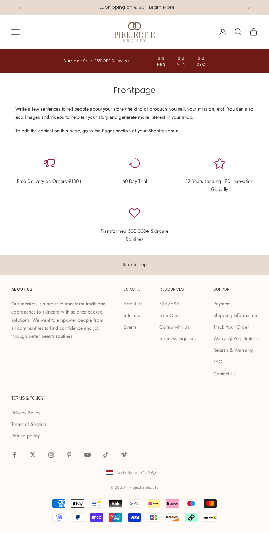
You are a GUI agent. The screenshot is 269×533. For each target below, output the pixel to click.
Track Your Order (231, 326)
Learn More (162, 7)
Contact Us (224, 373)
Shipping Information (235, 315)
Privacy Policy (25, 412)
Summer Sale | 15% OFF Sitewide (96, 61)
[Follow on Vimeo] (123, 454)
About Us (133, 303)
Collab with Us (174, 326)
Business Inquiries (177, 338)
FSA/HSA (169, 303)
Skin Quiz (169, 315)
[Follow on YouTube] (87, 454)
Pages (108, 130)
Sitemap (132, 315)
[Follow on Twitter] (32, 454)
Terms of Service (28, 424)
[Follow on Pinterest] (69, 454)
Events (130, 326)
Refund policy (25, 435)
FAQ (217, 361)
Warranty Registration (235, 338)
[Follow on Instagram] (51, 454)
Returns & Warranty (233, 350)
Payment (221, 303)
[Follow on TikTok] (105, 454)
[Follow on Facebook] (14, 454)
